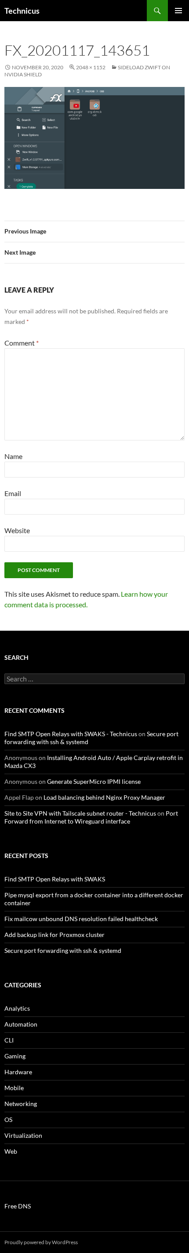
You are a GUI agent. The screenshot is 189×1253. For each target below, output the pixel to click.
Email (12, 493)
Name (13, 456)
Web (10, 1151)
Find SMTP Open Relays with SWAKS (54, 879)
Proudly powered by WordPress (41, 1242)
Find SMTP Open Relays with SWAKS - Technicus (70, 734)
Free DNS (17, 1206)
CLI (9, 1040)
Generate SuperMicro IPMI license (94, 781)
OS (8, 1119)
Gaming (14, 1056)
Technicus (22, 10)
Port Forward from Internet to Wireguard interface (91, 817)
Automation (20, 1024)
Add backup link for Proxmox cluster (54, 934)
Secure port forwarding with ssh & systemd (62, 950)
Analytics (17, 1008)
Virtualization (23, 1135)
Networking (20, 1103)
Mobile (14, 1087)
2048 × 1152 (90, 67)
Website (17, 530)
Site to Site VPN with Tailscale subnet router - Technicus (80, 813)
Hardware (18, 1072)
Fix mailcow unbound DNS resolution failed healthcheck (81, 918)
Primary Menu (178, 10)
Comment (21, 343)
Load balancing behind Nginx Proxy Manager (104, 797)
